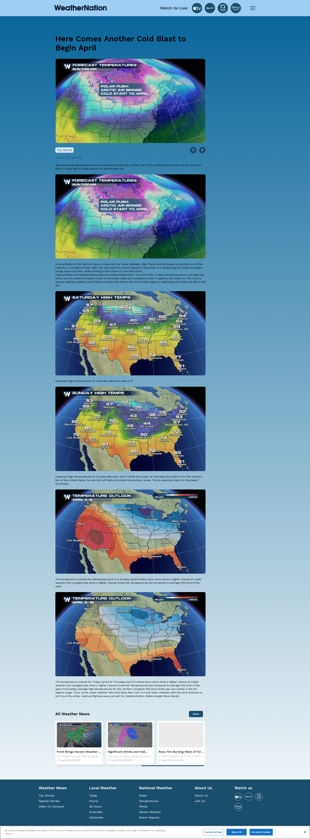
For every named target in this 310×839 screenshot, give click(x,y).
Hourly (93, 801)
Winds (143, 806)
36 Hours (95, 806)
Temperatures (149, 801)
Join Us (200, 801)
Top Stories (47, 795)
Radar (143, 795)
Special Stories (49, 801)
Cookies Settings (213, 832)
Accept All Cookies (261, 832)
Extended (95, 812)
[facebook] (202, 150)
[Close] (304, 832)
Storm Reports (149, 817)
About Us (201, 795)
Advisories (96, 817)
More (196, 714)
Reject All (236, 832)
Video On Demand (51, 806)
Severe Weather (150, 812)
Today (93, 795)
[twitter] (193, 150)
